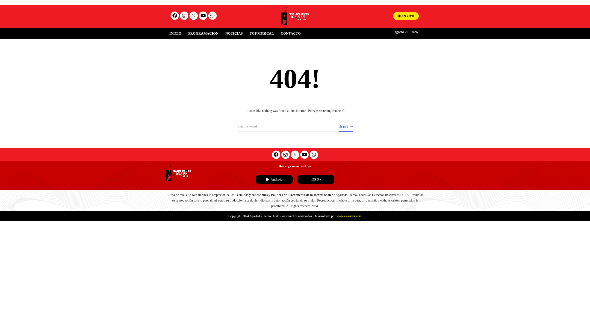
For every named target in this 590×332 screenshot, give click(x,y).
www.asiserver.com (349, 216)
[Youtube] (203, 16)
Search (343, 126)
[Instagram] (184, 16)
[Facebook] (175, 16)
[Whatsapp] (212, 16)
